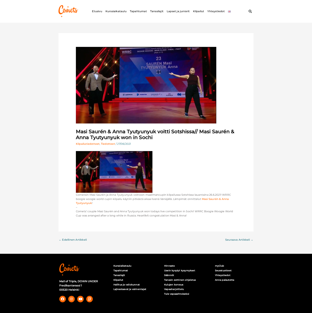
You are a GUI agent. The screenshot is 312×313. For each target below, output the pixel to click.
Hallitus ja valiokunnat (126, 284)
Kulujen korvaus (173, 284)
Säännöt (169, 275)
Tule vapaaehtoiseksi (176, 293)
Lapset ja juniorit (178, 11)
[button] (250, 11)
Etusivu (97, 11)
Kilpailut (198, 11)
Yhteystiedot (216, 11)
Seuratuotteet (223, 270)
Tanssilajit (156, 11)
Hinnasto (169, 265)
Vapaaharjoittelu (174, 289)
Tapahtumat (138, 11)
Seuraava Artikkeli (239, 239)
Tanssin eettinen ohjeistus (180, 279)
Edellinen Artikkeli (73, 239)
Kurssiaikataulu (116, 11)
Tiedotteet (108, 143)
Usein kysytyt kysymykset (179, 270)
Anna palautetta (224, 279)
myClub (219, 265)
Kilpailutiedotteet (88, 143)
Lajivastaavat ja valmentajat (129, 289)
